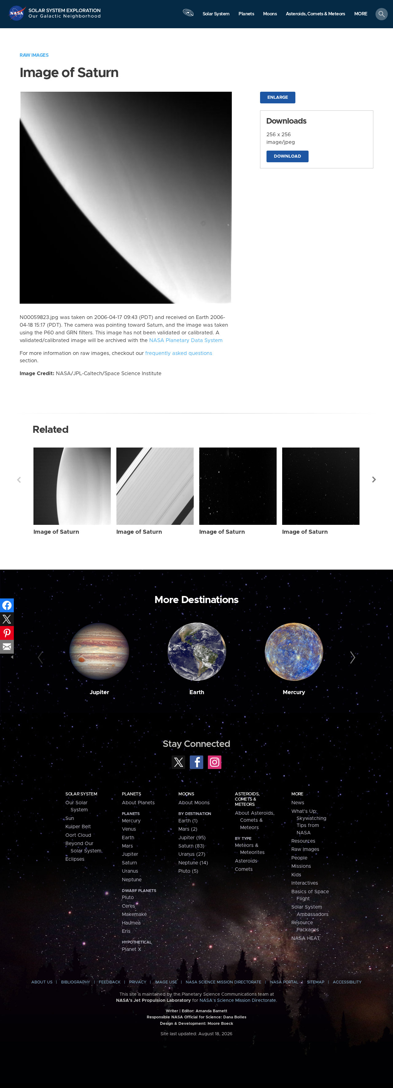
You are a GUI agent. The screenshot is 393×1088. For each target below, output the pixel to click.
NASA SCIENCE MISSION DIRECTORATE (223, 982)
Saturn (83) (191, 846)
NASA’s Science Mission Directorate (238, 1000)
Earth (196, 692)
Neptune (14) (193, 862)
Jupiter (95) (192, 837)
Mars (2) (187, 829)
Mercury (294, 692)
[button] (361, 14)
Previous (18, 479)
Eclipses (74, 859)
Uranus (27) (191, 854)
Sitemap (315, 982)
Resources (303, 841)
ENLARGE (277, 97)
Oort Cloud (78, 835)
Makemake (134, 914)
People (299, 857)
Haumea (131, 923)
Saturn (129, 862)
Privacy (137, 982)
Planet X (131, 949)
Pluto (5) (188, 871)
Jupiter (99, 692)
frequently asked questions (178, 353)
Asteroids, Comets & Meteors (247, 799)
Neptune (132, 879)
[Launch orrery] (188, 15)
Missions (301, 866)
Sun (69, 818)
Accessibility (347, 982)
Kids (296, 874)
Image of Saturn (56, 532)
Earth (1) (188, 820)
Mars (127, 846)
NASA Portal (284, 982)
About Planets (138, 802)
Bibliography (75, 982)
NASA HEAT (305, 938)
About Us (42, 982)
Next (374, 479)
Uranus (130, 871)
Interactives (304, 883)
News (297, 802)
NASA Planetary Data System (186, 340)
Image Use (166, 982)
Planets (131, 794)
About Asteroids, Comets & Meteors (254, 820)
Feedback (109, 982)
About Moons (194, 802)
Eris (126, 931)
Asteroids (246, 861)
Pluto (128, 897)
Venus (129, 829)
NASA (18, 13)
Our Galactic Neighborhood (64, 17)
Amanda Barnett (211, 1011)
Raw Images (34, 55)
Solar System (81, 794)
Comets (244, 869)
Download (287, 156)
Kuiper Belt (78, 826)
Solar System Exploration (64, 8)
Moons (186, 794)
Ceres (128, 906)
